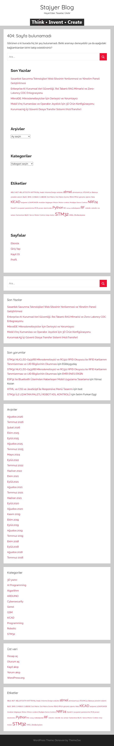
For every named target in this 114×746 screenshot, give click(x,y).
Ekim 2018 (13, 541)
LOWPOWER (33, 202)
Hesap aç (12, 656)
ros (98, 208)
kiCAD (10, 617)
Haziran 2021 (14, 497)
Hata (93, 197)
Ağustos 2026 (15, 416)
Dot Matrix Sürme (62, 197)
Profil (14, 259)
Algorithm (13, 590)
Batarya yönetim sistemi (97, 701)
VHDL (71, 215)
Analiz (42, 192)
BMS (29, 197)
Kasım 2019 (13, 514)
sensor (13, 215)
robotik (94, 208)
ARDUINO (13, 595)
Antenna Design (50, 192)
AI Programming (16, 585)
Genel (10, 606)
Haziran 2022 (14, 470)
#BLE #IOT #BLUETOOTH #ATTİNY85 (25, 192)
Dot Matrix (51, 197)
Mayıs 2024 (13, 454)
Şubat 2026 (13, 427)
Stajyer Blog (57, 7)
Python (58, 207)
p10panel (21, 208)
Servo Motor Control (37, 215)
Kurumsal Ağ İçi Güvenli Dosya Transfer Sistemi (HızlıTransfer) (46, 109)
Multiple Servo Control (78, 202)
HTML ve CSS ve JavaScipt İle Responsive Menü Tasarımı (40, 389)
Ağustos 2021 (14, 487)
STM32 (62, 214)
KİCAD (15, 202)
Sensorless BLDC (22, 215)
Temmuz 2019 (15, 535)
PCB (36, 208)
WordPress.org (15, 677)
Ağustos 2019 (15, 530)
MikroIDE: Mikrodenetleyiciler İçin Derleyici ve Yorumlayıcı (44, 98)
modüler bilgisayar (46, 202)
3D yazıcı (12, 579)
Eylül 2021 (13, 481)
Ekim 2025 (13, 432)
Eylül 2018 (13, 546)
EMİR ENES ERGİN (72, 373)
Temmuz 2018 (15, 557)
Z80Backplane (79, 215)
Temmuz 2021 (15, 492)
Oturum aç (13, 661)
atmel (67, 192)
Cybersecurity (15, 601)
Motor (55, 202)
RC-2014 (67, 208)
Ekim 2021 (13, 476)
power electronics (45, 208)
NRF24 (93, 202)
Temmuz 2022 (15, 465)
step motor (50, 215)
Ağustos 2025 (15, 443)
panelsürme (29, 208)
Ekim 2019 (13, 519)
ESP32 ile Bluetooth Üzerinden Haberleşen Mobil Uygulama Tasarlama (48, 379)
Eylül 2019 (13, 525)
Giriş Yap (15, 248)
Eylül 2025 (13, 438)
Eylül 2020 (13, 503)
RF (83, 207)
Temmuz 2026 (15, 421)
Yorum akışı (13, 672)
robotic (88, 208)
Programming (15, 623)
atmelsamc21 (77, 192)
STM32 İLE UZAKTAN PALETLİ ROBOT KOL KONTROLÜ (39, 394)
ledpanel (24, 202)
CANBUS (35, 197)
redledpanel (75, 208)
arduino (60, 192)
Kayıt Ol (15, 254)
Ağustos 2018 (15, 552)
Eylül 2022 (13, 459)
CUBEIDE (42, 197)
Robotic (11, 628)
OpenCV (14, 208)
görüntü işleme (85, 197)
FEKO (72, 197)
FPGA (76, 197)
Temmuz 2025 (15, 449)
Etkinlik (15, 243)
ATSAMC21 (87, 192)
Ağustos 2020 (15, 508)
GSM (10, 612)
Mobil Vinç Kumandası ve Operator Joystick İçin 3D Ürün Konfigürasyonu (52, 103)
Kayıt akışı (13, 666)
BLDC (25, 197)
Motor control (64, 202)
